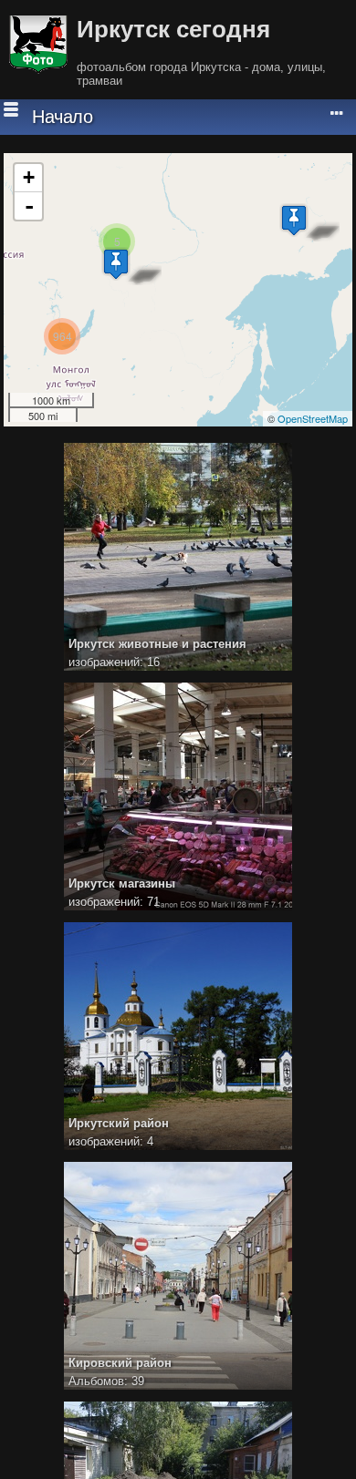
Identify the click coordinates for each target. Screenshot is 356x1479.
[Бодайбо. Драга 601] (116, 264)
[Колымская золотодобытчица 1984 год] (294, 220)
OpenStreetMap (312, 418)
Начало (62, 117)
